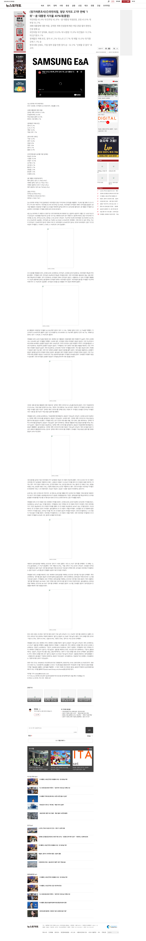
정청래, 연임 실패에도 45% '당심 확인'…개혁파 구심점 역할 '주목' (78, 715)
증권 (67, 5)
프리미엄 (106, 5)
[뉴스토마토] (13, 5)
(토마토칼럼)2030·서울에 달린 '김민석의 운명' (73, 711)
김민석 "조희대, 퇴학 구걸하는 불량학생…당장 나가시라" (76, 716)
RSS (99, 932)
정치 (48, 5)
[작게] (117, 48)
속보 (42, 5)
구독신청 (104, 932)
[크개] (114, 48)
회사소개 (45, 932)
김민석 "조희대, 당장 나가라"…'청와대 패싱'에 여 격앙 (75, 713)
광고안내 (57, 932)
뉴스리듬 (100, 81)
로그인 (133, 1)
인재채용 (51, 932)
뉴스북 (37, 714)
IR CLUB (73, 932)
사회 (61, 5)
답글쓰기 (101, 48)
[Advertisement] (126, 33)
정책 (55, 5)
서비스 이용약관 (92, 932)
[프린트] (106, 48)
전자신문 (118, 1)
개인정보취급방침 (65, 932)
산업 (80, 5)
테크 (86, 5)
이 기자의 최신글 (65, 709)
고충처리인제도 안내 (82, 932)
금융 (73, 5)
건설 (98, 5)
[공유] (109, 48)
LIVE (113, 1)
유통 (92, 5)
